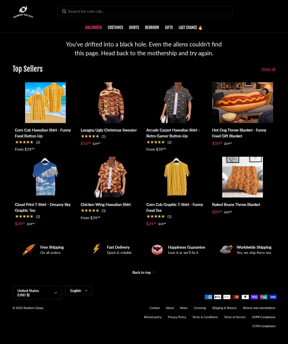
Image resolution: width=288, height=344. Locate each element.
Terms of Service (234, 317)
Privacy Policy (177, 317)
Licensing (200, 308)
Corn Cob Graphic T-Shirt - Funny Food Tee (174, 207)
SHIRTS (134, 27)
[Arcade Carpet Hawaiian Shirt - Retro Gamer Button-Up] (176, 102)
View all (268, 69)
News (183, 308)
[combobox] (145, 11)
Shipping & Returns (224, 308)
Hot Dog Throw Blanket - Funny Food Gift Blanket (239, 133)
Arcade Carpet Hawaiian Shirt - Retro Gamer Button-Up (173, 133)
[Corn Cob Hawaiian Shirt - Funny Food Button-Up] (45, 102)
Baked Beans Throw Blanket (236, 204)
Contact (155, 308)
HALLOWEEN (93, 27)
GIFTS (169, 27)
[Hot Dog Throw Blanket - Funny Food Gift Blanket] (242, 102)
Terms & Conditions (205, 317)
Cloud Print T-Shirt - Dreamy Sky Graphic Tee (43, 207)
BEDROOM (152, 27)
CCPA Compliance (263, 326)
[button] (273, 12)
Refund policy (153, 317)
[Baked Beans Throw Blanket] (242, 177)
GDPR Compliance (263, 317)
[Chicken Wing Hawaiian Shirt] (111, 177)
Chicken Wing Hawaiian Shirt (106, 204)
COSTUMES (115, 27)
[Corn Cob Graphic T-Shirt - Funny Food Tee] (176, 177)
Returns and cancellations (259, 308)
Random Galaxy (33, 308)
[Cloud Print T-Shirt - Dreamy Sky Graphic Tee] (45, 177)
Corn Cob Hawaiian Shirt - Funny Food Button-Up (43, 133)
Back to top (142, 272)
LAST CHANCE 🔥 (191, 27)
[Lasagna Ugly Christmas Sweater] (111, 102)
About (170, 308)
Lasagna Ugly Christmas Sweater (109, 130)
